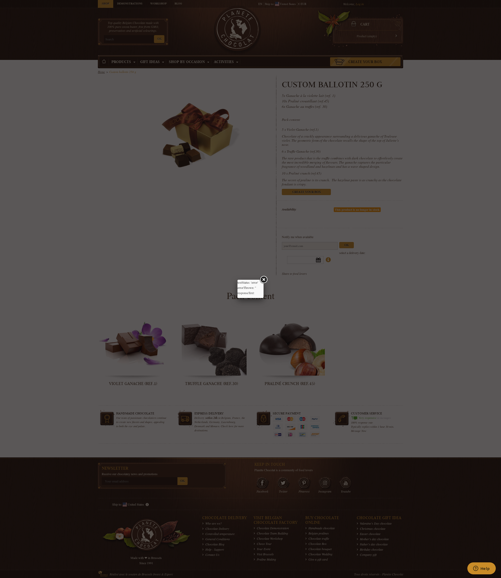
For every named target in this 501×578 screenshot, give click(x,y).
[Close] (263, 279)
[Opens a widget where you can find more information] (481, 568)
